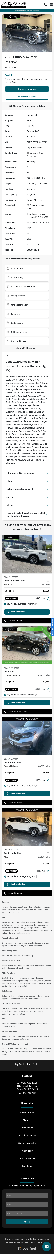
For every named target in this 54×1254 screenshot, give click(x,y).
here (45, 1036)
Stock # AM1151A (11, 759)
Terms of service (27, 1158)
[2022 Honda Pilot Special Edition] (27, 736)
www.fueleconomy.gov (21, 933)
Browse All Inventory (27, 89)
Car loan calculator (27, 1143)
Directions (27, 1166)
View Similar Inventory (27, 97)
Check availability (17, 612)
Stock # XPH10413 (11, 668)
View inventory (27, 1112)
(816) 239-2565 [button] (29, 1093)
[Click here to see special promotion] (27, 10)
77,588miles (44, 584)
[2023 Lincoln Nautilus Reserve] (27, 554)
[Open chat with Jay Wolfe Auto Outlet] (46, 1246)
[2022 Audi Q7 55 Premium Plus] (27, 645)
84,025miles (44, 766)
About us (27, 1120)
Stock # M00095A (11, 577)
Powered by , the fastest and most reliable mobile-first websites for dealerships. (27, 1241)
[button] (45, 4)
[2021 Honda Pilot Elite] (27, 827)
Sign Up (27, 1221)
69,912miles (44, 675)
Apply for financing (27, 1135)
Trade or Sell (27, 1127)
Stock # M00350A (11, 850)
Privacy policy (27, 1151)
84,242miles (44, 857)
